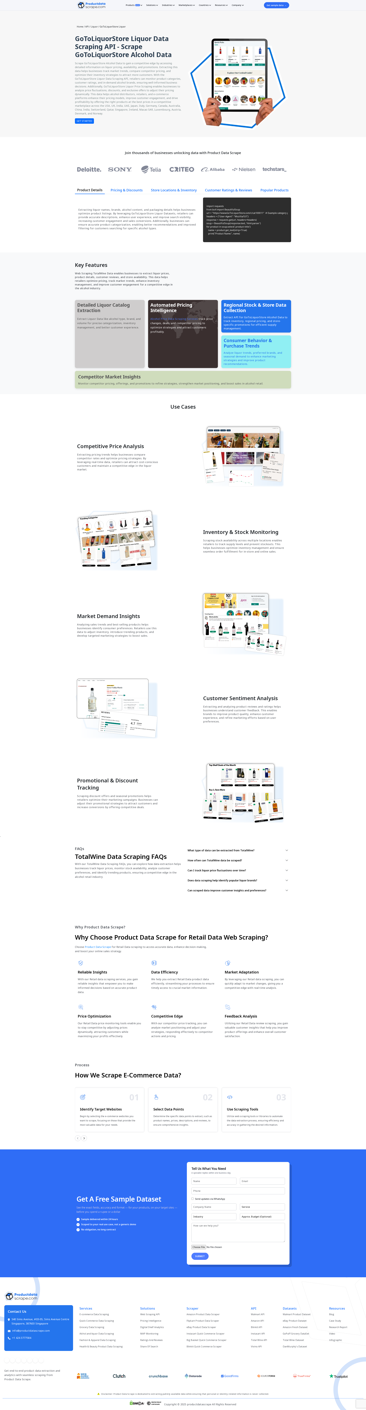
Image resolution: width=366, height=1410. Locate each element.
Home (80, 26)
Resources (220, 5)
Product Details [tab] (90, 190)
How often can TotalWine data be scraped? (215, 860)
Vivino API (256, 1346)
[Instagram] (29, 1360)
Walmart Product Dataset (297, 1314)
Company (236, 5)
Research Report (338, 1327)
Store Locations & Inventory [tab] (174, 190)
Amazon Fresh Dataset (295, 1327)
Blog (331, 1314)
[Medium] (35, 1360)
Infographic (335, 1340)
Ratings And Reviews (151, 1340)
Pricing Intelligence (150, 1320)
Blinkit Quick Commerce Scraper (204, 1346)
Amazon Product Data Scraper (203, 1314)
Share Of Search (149, 1346)
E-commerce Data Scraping (94, 1314)
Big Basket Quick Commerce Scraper (207, 1340)
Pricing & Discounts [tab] (127, 190)
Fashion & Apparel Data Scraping (97, 1340)
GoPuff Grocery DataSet (296, 1333)
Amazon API (257, 1320)
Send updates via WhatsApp (209, 1198)
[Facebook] (6, 1360)
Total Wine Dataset (293, 1340)
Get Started (84, 121)
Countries (204, 5)
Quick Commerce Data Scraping (96, 1320)
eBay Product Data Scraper (201, 1327)
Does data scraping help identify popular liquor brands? (222, 880)
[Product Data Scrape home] (91, 5)
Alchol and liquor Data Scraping (96, 1333)
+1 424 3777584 (21, 1337)
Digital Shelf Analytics (152, 1327)
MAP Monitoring (149, 1333)
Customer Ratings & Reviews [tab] (228, 190)
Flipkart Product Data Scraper (203, 1320)
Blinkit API (256, 1327)
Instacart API (258, 1333)
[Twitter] (12, 1360)
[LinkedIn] (23, 1360)
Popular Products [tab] (274, 190)
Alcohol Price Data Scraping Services (174, 319)
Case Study (335, 1320)
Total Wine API (259, 1340)
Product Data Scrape (98, 947)
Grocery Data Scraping (91, 1327)
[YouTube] (41, 1360)
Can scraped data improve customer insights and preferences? (227, 890)
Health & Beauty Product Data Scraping (101, 1346)
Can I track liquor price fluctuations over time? (217, 870)
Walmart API (257, 1314)
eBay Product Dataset (295, 1320)
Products (132, 5)
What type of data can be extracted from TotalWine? (221, 850)
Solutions (151, 5)
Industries (167, 5)
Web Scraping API (150, 1314)
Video (332, 1333)
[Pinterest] (18, 1360)
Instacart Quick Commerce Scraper (205, 1333)
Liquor (94, 26)
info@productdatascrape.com (31, 1330)
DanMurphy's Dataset (295, 1346)
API (87, 26)
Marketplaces (185, 5)
